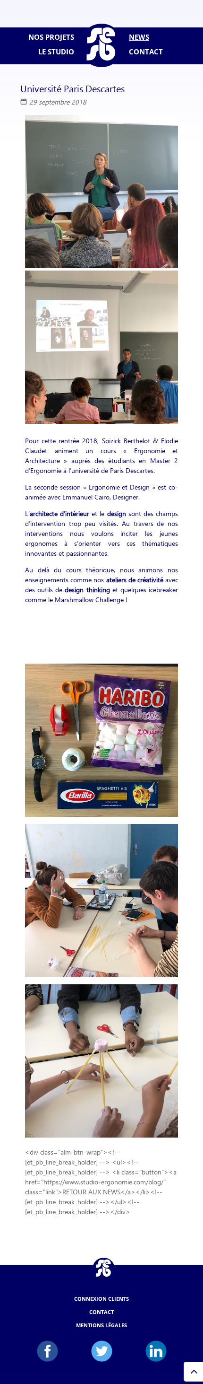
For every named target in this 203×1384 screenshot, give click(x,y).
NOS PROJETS (51, 37)
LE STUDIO (56, 52)
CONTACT (146, 52)
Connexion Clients (101, 1298)
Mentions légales (101, 1325)
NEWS (139, 37)
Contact (101, 1311)
